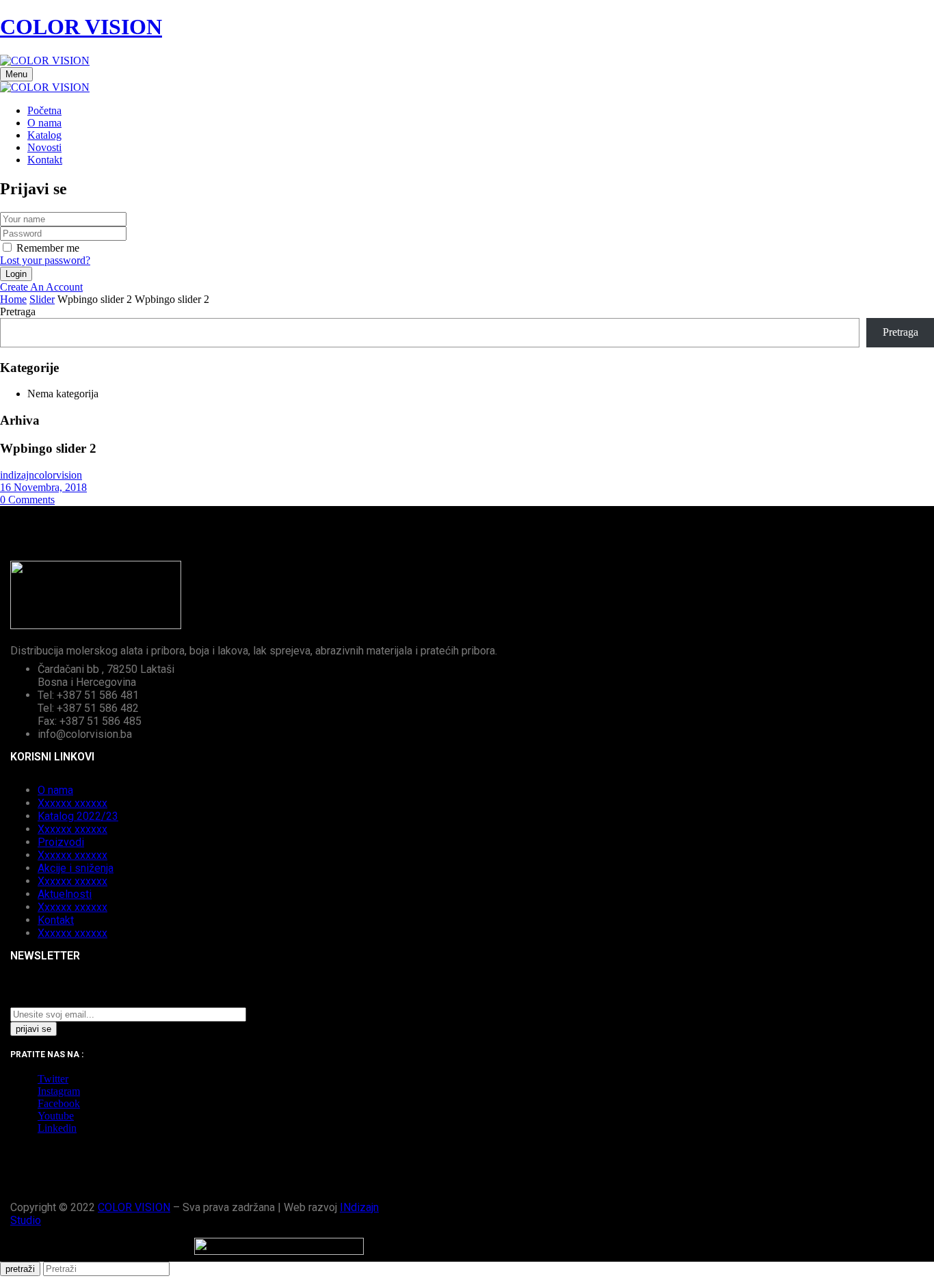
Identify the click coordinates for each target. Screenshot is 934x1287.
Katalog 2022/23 (78, 816)
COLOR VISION (81, 26)
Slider (42, 299)
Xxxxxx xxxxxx (72, 803)
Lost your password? (45, 260)
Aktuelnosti (65, 894)
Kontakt (56, 920)
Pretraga (18, 311)
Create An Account (41, 287)
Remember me (47, 248)
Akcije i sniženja (76, 868)
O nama (55, 790)
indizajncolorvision (41, 475)
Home (13, 299)
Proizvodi (61, 842)
